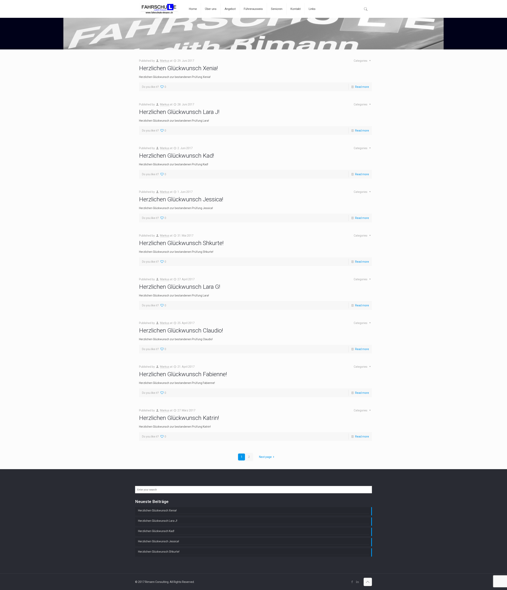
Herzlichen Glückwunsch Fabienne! (183, 374)
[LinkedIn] (357, 582)
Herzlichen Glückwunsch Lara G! (179, 286)
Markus (164, 60)
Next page (265, 456)
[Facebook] (352, 582)
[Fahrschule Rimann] (159, 9)
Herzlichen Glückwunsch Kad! (176, 155)
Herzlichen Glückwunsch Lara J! (179, 111)
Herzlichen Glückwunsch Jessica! (181, 199)
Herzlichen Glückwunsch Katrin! (179, 417)
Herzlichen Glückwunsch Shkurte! (181, 243)
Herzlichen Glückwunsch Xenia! (178, 68)
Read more (362, 86)
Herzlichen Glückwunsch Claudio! (181, 330)
